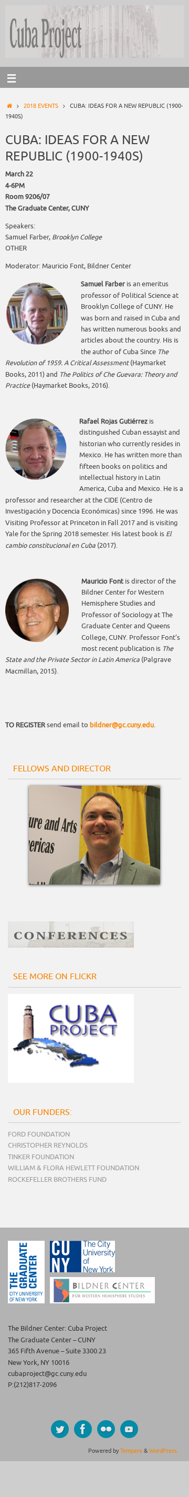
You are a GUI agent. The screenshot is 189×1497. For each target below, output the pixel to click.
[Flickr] (106, 1429)
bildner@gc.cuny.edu (122, 725)
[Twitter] (60, 1429)
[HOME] (9, 105)
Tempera (131, 1450)
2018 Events (41, 105)
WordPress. (163, 1450)
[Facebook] (83, 1429)
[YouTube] (129, 1429)
